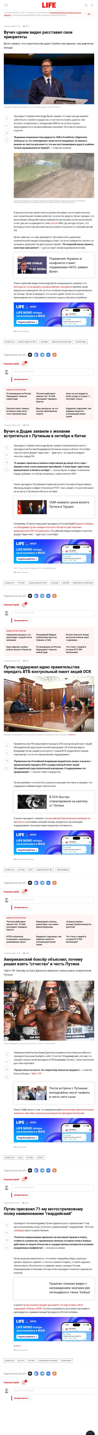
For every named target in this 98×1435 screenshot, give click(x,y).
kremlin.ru (72, 735)
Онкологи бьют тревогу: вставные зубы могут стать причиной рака (18, 411)
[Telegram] (42, 354)
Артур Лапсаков (22, 1383)
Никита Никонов (22, 572)
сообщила (19, 1262)
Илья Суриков (21, 1147)
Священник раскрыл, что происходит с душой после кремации (19, 637)
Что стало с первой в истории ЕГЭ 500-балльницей (76, 649)
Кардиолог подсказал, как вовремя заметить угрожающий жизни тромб (78, 412)
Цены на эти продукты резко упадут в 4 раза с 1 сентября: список (78, 396)
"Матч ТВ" (36, 1073)
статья (53, 223)
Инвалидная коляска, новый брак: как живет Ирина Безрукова (47, 924)
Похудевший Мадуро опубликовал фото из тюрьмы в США (46, 637)
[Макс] (36, 354)
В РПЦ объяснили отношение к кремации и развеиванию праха (18, 939)
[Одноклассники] (54, 354)
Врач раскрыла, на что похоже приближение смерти (47, 411)
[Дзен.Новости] (30, 354)
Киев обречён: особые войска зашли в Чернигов (18, 648)
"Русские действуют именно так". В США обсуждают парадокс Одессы (46, 397)
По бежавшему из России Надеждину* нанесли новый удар (18, 396)
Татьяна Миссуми (22, 331)
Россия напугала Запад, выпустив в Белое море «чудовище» (77, 637)
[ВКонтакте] (48, 354)
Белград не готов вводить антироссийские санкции (41, 286)
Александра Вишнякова (25, 859)
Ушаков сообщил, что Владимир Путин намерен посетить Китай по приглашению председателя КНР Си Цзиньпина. (54, 527)
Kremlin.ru (17, 1378)
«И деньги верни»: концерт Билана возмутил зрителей (78, 924)
